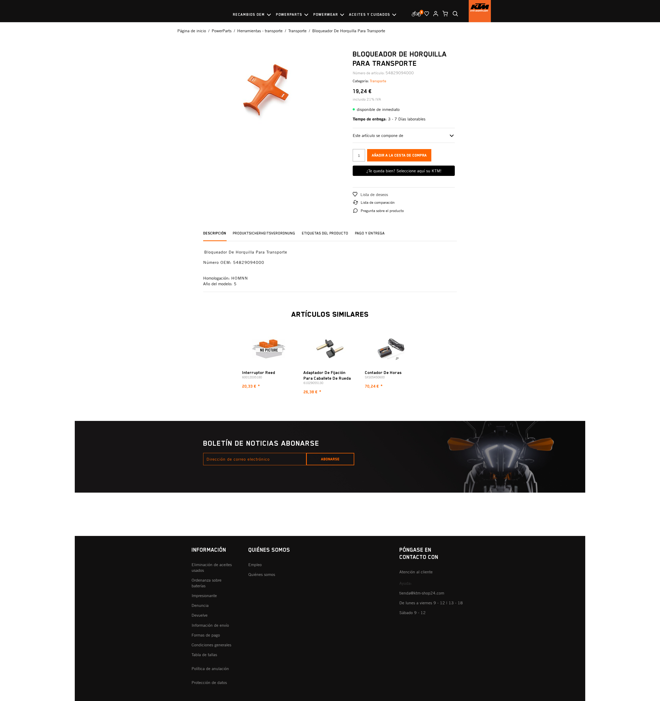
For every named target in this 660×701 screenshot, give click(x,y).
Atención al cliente (416, 571)
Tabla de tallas (204, 654)
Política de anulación (210, 668)
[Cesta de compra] (443, 14)
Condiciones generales (211, 644)
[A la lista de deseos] (424, 13)
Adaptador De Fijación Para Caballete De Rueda (327, 375)
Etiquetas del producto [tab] (325, 233)
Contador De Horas (383, 372)
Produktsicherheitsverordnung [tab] (264, 233)
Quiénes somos (261, 574)
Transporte (378, 81)
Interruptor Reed (258, 372)
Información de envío (210, 625)
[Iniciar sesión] (433, 13)
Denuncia (200, 605)
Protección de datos (209, 682)
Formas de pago (206, 635)
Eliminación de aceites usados (212, 567)
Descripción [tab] (214, 233)
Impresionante (204, 595)
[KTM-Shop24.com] (480, 11)
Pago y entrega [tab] (370, 233)
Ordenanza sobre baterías (206, 582)
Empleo (255, 564)
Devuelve (200, 615)
